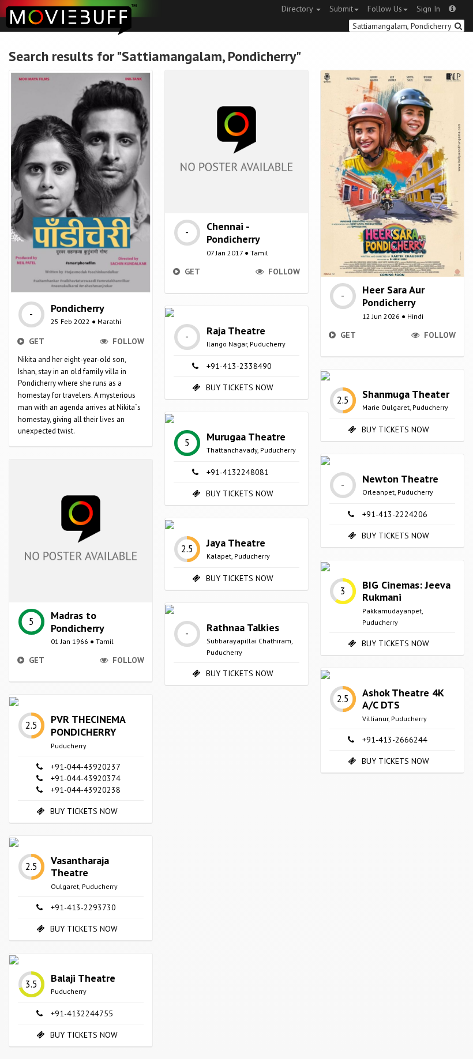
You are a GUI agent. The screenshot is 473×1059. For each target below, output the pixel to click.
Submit (341, 8)
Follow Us (384, 8)
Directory (298, 8)
